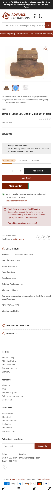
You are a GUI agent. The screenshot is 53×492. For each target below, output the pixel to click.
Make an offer (15, 187)
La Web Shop (44, 479)
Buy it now (26, 178)
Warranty (6, 372)
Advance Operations (17, 479)
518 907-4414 (11, 458)
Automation (7, 413)
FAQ (4, 389)
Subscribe (42, 446)
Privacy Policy (8, 364)
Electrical (6, 417)
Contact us (45, 149)
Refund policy (8, 357)
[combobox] (26, 25)
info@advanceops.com (29, 458)
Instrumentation (9, 420)
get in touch (18, 239)
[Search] (48, 25)
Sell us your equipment (12, 396)
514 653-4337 (11, 461)
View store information (16, 201)
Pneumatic (7, 428)
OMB (4, 109)
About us (6, 385)
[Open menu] (48, 16)
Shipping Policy (9, 361)
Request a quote (9, 392)
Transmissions (8, 431)
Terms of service (9, 368)
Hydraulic (6, 424)
